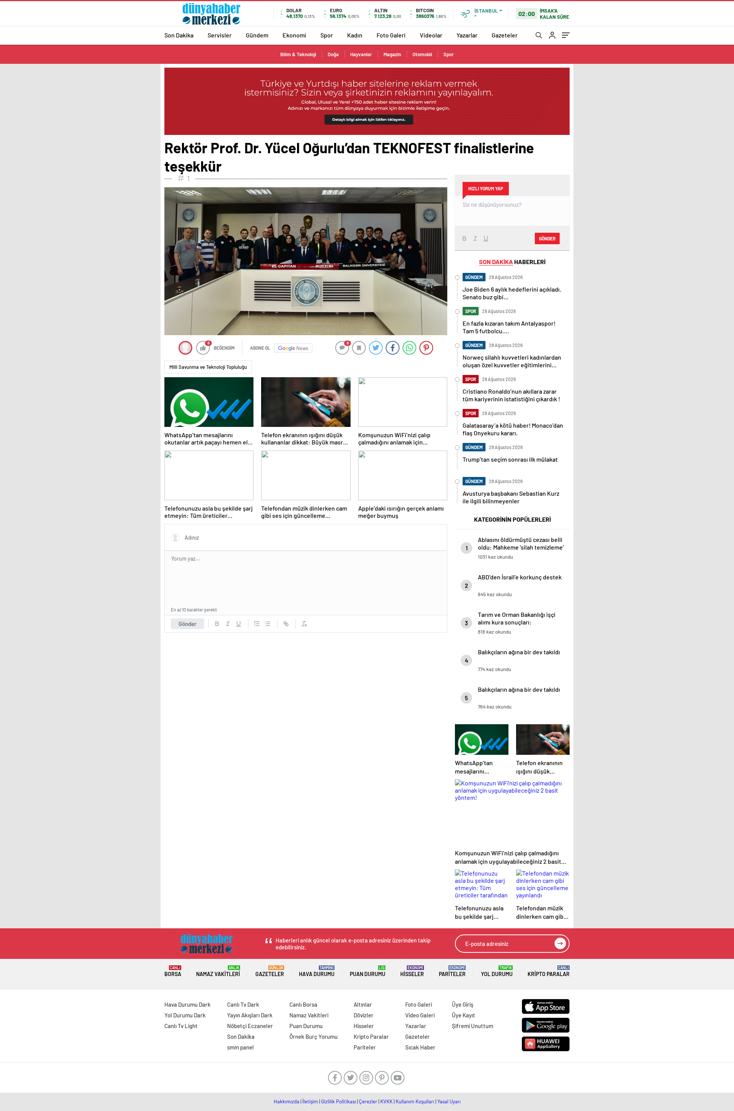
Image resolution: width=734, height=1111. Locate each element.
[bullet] (267, 623)
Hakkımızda (286, 1101)
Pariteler (452, 971)
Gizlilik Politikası (338, 1101)
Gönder (187, 623)
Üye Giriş (462, 1004)
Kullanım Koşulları (415, 1101)
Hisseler (412, 971)
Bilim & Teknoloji (298, 54)
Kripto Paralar (549, 971)
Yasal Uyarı (449, 1101)
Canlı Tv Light (181, 1025)
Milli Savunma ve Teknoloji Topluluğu (208, 367)
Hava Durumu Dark (187, 1004)
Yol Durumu (497, 971)
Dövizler (363, 1015)
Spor (326, 35)
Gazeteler (505, 35)
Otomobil (422, 54)
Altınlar (363, 1004)
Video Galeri (420, 1015)
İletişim (310, 1101)
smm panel (240, 1047)
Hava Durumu (317, 971)
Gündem (257, 35)
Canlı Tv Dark (243, 1004)
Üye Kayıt (463, 1015)
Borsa (172, 971)
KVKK (386, 1101)
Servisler (220, 35)
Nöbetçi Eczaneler (250, 1025)
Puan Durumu (367, 971)
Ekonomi (294, 35)
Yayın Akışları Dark (250, 1015)
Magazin (392, 54)
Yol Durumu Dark (185, 1015)
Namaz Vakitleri (218, 971)
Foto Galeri (391, 35)
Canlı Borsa (303, 1004)
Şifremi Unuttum (472, 1025)
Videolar (431, 35)
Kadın (354, 35)
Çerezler (368, 1101)
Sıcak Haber (420, 1047)
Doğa (333, 54)
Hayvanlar (361, 54)
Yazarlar (466, 35)
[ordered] (257, 623)
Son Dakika (178, 35)
